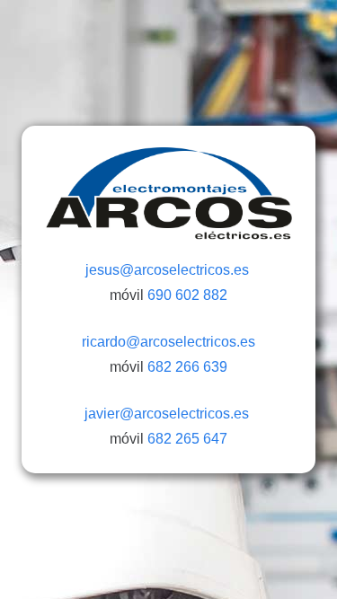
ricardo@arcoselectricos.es (168, 341)
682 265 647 (187, 438)
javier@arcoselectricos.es (168, 413)
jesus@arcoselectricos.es (169, 269)
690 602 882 (187, 295)
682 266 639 (187, 366)
